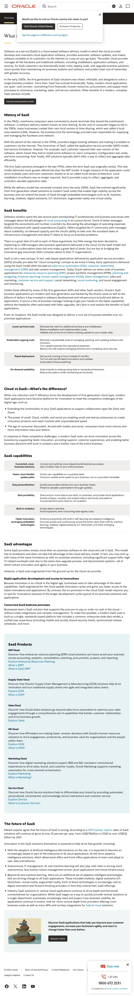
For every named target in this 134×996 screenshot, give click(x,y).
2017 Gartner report (99, 830)
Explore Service (17, 799)
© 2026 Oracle (11, 969)
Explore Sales (16, 720)
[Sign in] (121, 6)
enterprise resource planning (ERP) (44, 273)
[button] (6, 6)
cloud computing (57, 220)
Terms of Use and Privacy (36, 969)
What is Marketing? (19, 777)
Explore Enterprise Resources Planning (31, 661)
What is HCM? (16, 747)
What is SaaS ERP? (19, 668)
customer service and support (36, 280)
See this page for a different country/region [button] (45, 35)
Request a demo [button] (58, 938)
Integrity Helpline (12, 975)
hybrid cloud (93, 905)
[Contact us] (128, 6)
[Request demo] (24, 931)
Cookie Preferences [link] (60, 969)
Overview (9, 17)
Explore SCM (16, 691)
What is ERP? (16, 665)
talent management (97, 276)
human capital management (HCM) (63, 276)
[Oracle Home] (23, 6)
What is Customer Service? (24, 803)
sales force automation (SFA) (69, 265)
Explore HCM (16, 744)
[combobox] (74, 6)
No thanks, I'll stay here (70, 26)
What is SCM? (16, 694)
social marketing (88, 280)
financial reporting (29, 276)
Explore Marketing (19, 773)
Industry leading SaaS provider (20, 101)
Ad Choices (78, 969)
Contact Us (29, 975)
